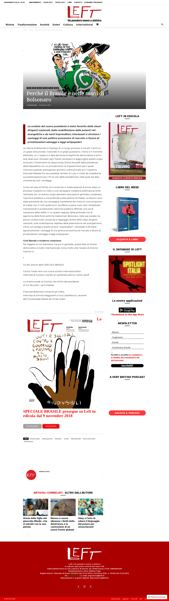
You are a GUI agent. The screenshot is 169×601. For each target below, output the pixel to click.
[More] (62, 116)
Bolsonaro (58, 439)
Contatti (78, 2)
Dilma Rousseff (76, 439)
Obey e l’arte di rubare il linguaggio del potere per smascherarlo (89, 522)
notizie (39, 88)
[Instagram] (84, 586)
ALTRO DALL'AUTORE (79, 492)
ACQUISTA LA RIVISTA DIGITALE (127, 178)
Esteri (56, 24)
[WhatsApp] (54, 116)
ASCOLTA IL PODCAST (127, 413)
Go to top (99, 312)
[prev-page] (24, 534)
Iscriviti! (127, 365)
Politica (45, 88)
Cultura (68, 24)
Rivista (10, 24)
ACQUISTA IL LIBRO (127, 239)
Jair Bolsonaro (28, 441)
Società (44, 24)
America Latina (35, 439)
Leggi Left (48, 2)
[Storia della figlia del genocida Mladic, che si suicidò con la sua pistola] (35, 507)
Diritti (31, 30)
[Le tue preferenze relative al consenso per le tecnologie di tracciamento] (157, 597)
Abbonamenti (35, 2)
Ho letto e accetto (126, 357)
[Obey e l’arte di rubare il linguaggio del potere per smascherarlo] (90, 507)
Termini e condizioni (84, 580)
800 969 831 (73, 575)
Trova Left (60, 2)
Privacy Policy (84, 582)
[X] (47, 116)
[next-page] (28, 534)
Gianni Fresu (32, 105)
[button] (162, 25)
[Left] (84, 13)
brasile (66, 439)
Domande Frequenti (93, 2)
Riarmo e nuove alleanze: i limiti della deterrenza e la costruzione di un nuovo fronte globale (63, 524)
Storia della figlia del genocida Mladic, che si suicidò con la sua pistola (35, 522)
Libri (69, 2)
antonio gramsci (47, 439)
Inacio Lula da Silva (89, 439)
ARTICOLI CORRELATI (48, 492)
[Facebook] (39, 116)
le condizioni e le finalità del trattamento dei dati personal (126, 357)
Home (25, 30)
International (84, 24)
